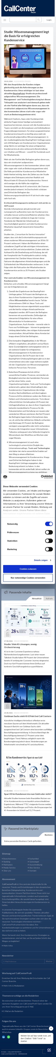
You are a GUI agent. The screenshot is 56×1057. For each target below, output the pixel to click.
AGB (3, 1054)
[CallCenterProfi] (20, 9)
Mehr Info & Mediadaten (13, 985)
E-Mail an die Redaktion (13, 1011)
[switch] (49, 532)
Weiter (49, 961)
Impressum (22, 1054)
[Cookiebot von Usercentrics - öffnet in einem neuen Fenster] (41, 477)
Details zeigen (41, 560)
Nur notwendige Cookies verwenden (28, 578)
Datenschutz (11, 1054)
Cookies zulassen (28, 569)
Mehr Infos (8, 945)
